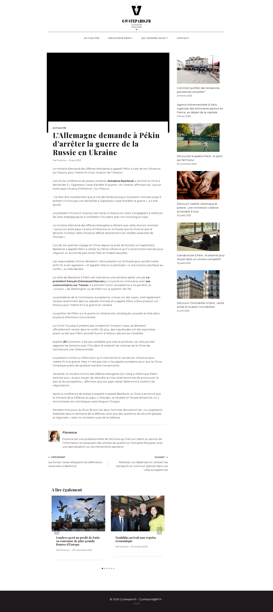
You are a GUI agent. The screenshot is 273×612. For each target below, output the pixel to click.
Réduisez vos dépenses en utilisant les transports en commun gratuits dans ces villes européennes (142, 464)
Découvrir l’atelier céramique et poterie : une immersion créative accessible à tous (197, 207)
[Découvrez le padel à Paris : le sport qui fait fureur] (201, 137)
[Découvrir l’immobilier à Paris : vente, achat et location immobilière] (201, 284)
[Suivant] (159, 531)
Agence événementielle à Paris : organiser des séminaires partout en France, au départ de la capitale (200, 108)
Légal (136, 603)
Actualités (92, 38)
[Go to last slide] (56, 531)
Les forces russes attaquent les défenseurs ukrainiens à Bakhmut (75, 462)
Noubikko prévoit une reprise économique (135, 539)
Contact (183, 38)
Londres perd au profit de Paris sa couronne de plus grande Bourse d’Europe (78, 541)
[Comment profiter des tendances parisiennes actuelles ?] (201, 69)
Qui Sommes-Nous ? (154, 38)
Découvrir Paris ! (120, 38)
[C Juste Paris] (136, 15)
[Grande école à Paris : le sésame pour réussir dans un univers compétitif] (201, 237)
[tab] (102, 568)
